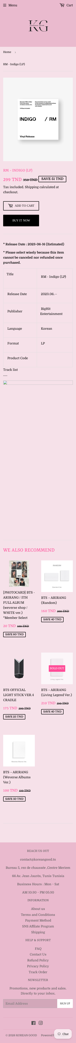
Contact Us (38, 954)
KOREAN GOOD (26, 1035)
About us (38, 909)
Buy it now (21, 220)
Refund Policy (38, 960)
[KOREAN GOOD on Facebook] (33, 1023)
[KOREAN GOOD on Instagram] (41, 1023)
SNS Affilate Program (38, 926)
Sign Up (65, 1003)
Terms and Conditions (38, 915)
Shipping (32, 187)
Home (7, 52)
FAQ (38, 949)
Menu (12, 5)
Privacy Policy (38, 966)
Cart (69, 5)
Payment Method (38, 920)
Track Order (38, 972)
